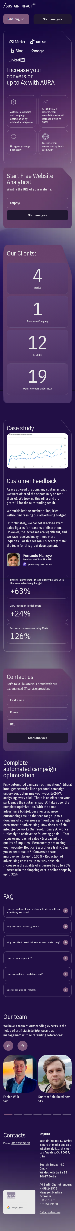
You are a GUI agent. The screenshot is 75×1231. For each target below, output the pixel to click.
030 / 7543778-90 (20, 1143)
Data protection (50, 1212)
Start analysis (52, 19)
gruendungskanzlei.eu (40, 564)
